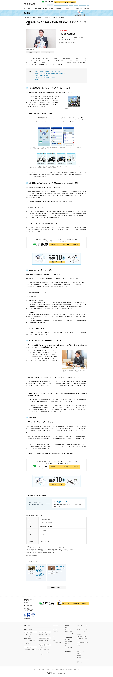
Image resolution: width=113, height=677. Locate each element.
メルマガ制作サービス (43, 647)
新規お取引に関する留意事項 (60, 669)
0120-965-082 (42, 244)
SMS (75, 5)
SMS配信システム (27, 638)
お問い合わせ (66, 2)
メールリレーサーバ (27, 636)
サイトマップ (36, 669)
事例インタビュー (68, 641)
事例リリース (67, 643)
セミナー (66, 645)
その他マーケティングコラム (82, 638)
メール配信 (56, 5)
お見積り (79, 655)
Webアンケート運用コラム (82, 631)
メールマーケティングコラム (82, 629)
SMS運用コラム (80, 634)
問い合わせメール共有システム (44, 634)
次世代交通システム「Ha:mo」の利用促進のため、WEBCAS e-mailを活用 (50, 73)
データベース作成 (82, 5)
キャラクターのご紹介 (69, 633)
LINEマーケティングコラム (82, 632)
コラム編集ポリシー (76, 669)
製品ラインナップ (27, 8)
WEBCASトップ (27, 17)
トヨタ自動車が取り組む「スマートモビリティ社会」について (48, 71)
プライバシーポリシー (42, 669)
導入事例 (33, 17)
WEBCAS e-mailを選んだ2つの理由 (42, 75)
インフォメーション (69, 647)
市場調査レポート (80, 645)
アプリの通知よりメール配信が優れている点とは (45, 77)
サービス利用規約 (69, 669)
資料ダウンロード (58, 2)
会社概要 (66, 627)
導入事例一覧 (55, 631)
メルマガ (79, 647)
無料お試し (73, 2)
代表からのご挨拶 (68, 631)
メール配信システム (27, 634)
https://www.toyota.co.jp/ (45, 537)
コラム (88, 5)
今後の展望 (37, 79)
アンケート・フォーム (63, 5)
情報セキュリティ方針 (51, 669)
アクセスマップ (68, 629)
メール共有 (71, 5)
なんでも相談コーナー (57, 642)
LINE (77, 5)
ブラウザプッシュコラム (82, 636)
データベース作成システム (44, 640)
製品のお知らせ (68, 639)
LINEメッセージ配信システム (29, 640)
